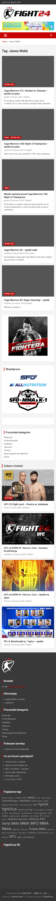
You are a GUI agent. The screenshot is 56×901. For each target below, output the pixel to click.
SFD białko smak (12, 776)
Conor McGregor (10, 801)
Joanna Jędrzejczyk (40, 813)
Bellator (31, 797)
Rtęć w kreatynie (12, 769)
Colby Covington (46, 798)
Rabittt (27, 97)
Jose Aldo (24, 816)
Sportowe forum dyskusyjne (17, 749)
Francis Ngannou (39, 810)
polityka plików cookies (15, 699)
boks (38, 798)
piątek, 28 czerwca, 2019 (14, 200)
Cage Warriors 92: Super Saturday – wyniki (27, 300)
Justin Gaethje (34, 816)
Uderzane (8, 447)
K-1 (41, 816)
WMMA (19, 837)
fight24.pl (9, 809)
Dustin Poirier (13, 805)
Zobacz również (13, 465)
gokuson (26, 508)
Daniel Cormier (36, 801)
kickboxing (34, 819)
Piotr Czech (29, 253)
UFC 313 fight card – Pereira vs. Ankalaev (26, 504)
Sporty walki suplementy (15, 772)
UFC (12, 836)
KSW (42, 819)
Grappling (8, 444)
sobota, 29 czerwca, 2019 (14, 150)
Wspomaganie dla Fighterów (16, 453)
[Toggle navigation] (5, 35)
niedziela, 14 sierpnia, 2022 (15, 554)
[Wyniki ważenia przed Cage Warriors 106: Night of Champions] (28, 175)
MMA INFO (29, 823)
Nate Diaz (24, 829)
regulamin (9, 703)
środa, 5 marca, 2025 (12, 508)
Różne (6, 457)
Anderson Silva (20, 798)
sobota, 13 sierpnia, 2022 (14, 601)
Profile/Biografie (11, 440)
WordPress (48, 897)
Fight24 (43, 804)
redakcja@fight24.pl (16, 686)
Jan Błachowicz (26, 813)
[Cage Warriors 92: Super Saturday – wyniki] (28, 281)
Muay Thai (16, 829)
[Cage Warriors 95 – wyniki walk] (28, 230)
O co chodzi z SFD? (13, 779)
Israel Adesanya (14, 813)
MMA (7, 137)
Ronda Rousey (12, 833)
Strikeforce (33, 833)
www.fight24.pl (28, 837)
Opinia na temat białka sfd (16, 765)
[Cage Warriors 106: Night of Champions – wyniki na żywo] (28, 124)
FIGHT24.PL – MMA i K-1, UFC (34, 893)
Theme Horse (17, 897)
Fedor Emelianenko (26, 805)
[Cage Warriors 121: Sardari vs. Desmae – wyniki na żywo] (28, 71)
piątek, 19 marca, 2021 (13, 97)
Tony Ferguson (43, 833)
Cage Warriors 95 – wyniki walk (20, 250)
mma (6, 823)
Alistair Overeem (8, 798)
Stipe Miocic (22, 833)
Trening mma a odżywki (15, 762)
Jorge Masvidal (14, 816)
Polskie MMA (37, 829)
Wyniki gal (9, 84)
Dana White (24, 801)
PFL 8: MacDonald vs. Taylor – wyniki (23, 641)
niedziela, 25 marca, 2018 (14, 303)
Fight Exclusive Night (25, 810)
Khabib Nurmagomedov (18, 819)
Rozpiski (8, 498)
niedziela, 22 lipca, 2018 (13, 253)
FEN (34, 805)
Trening (7, 450)
